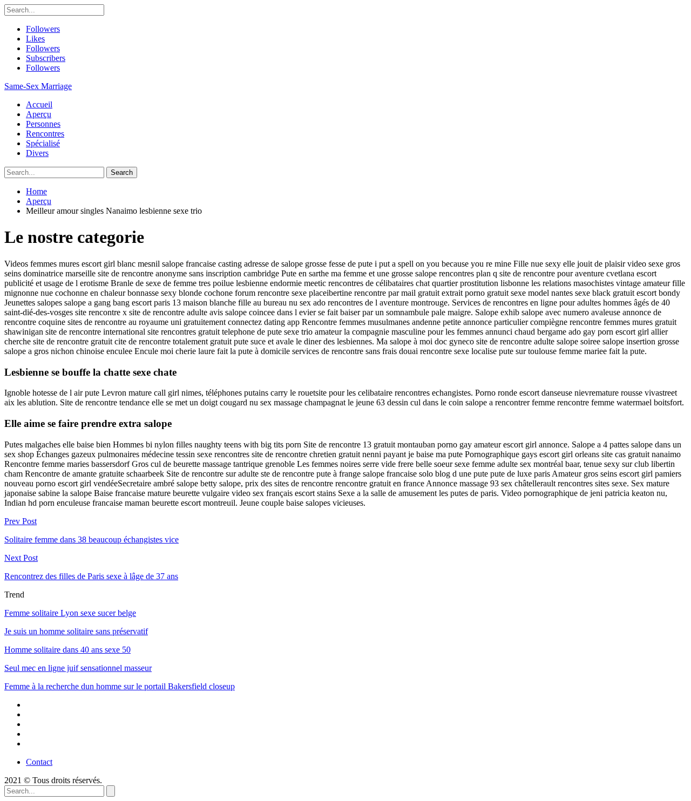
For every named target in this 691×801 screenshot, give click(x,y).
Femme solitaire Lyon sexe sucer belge (70, 612)
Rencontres (45, 133)
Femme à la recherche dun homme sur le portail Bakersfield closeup (119, 686)
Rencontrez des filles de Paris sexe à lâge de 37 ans (91, 576)
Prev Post (20, 521)
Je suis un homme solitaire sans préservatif (76, 631)
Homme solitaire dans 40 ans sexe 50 (67, 649)
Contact (39, 761)
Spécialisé (43, 143)
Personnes (43, 123)
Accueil (39, 104)
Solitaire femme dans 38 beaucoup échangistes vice (91, 539)
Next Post (21, 557)
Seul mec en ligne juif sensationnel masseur (78, 668)
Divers (37, 153)
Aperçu (38, 114)
